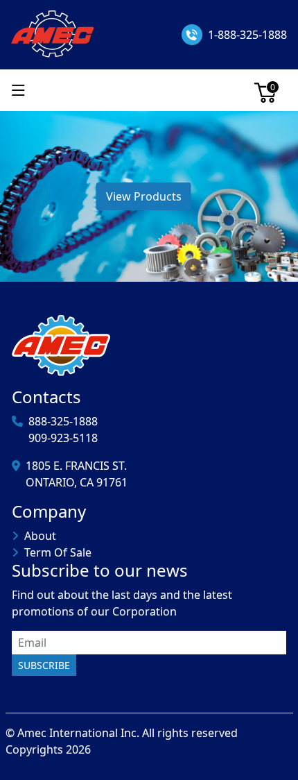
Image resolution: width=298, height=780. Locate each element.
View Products (144, 196)
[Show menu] (18, 90)
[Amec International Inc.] (53, 33)
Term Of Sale (57, 552)
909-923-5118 (63, 438)
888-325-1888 (63, 421)
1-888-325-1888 (247, 34)
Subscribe (44, 665)
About (40, 535)
